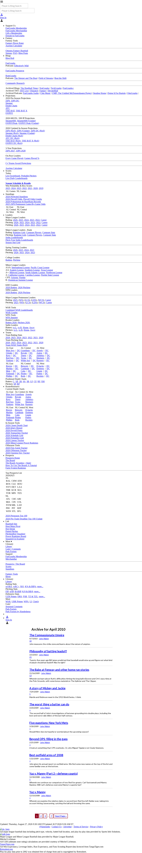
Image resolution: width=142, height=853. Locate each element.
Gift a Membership (14, 33)
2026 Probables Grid (15, 438)
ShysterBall (53, 91)
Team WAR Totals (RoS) (17, 345)
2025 (8, 188)
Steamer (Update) (27, 133)
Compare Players (33, 232)
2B (20, 381)
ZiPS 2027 (10, 151)
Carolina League (32, 275)
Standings (10, 569)
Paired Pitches (12, 531)
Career (44, 220)
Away (32, 327)
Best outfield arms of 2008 (46, 755)
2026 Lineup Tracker (15, 440)
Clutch (36, 601)
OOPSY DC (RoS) (14, 143)
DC (18, 350)
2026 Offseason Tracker (16, 450)
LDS (34, 300)
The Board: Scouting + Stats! (18, 463)
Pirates (24, 373)
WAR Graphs (11, 312)
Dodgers (40, 368)
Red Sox (10, 358)
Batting (9, 260)
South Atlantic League (35, 272)
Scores (8, 566)
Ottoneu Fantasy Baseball (17, 50)
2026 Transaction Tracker (17, 433)
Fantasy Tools (12, 574)
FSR (25, 596)
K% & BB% (30, 586)
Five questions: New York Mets (48, 722)
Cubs (23, 371)
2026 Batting (11, 287)
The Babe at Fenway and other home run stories (59, 669)
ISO (22, 586)
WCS (41, 300)
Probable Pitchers (28, 176)
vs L (15, 327)
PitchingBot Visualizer (15, 534)
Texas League (47, 270)
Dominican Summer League (20, 280)
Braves (9, 366)
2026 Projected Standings (17, 196)
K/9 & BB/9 (27, 591)
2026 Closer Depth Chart (17, 425)
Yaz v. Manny (37, 792)
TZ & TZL (33, 596)
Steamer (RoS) (12, 133)
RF (39, 381)
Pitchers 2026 (24, 322)
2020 (35, 188)
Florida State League (50, 275)
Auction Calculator (14, 45)
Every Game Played (14, 158)
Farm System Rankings (16, 468)
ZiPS (8, 101)
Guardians (25, 350)
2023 (19, 188)
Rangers (40, 360)
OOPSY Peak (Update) (28, 123)
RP (18, 384)
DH (43, 381)
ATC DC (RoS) (12, 138)
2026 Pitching (24, 287)
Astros (39, 353)
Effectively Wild (21, 65)
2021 (30, 188)
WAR (8, 601)
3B (27, 381)
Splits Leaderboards (14, 237)
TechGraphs (56, 88)
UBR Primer (17, 601)
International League (21, 267)
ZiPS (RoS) (11, 131)
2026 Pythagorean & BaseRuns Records (23, 201)
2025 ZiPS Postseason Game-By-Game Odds (25, 204)
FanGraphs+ (68, 88)
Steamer (9, 103)
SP (15, 384)
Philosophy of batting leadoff (48, 651)
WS (21, 300)
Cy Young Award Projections (18, 163)
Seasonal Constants (14, 606)
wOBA (9, 586)
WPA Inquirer (12, 317)
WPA (26, 601)
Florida (22, 277)
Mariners (40, 358)
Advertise (67, 826)
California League (16, 275)
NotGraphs (44, 88)
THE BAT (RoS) (13, 141)
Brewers (24, 366)
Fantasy (43, 91)
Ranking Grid (19, 232)
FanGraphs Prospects (15, 70)
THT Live (24, 91)
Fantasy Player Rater (15, 43)
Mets (8, 371)
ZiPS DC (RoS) (38, 131)
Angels (39, 350)
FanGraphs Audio (31, 93)
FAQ (15, 53)
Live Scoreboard (13, 176)
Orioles (9, 353)
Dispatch (34, 91)
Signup (9, 53)
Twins (23, 358)
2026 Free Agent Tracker (16, 448)
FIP (7, 591)
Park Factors (11, 551)
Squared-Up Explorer (15, 539)
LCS (27, 300)
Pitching (16, 260)
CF (35, 381)
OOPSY (9, 113)
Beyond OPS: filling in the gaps (48, 739)
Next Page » (61, 816)
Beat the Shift (60, 78)
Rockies (40, 376)
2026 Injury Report (14, 428)
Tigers (23, 355)
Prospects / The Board (15, 564)
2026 (15, 220)
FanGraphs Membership (16, 28)
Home (25, 327)
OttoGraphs (132, 93)
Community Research (15, 83)
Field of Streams (46, 78)
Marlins (9, 368)
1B (16, 381)
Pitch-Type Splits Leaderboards (19, 240)
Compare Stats (48, 232)
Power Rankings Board (16, 536)
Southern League (32, 270)
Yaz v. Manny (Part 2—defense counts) (53, 773)
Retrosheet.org (6, 849)
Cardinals (25, 368)
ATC (8, 108)
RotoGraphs (11, 76)
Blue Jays (10, 350)
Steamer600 (11, 121)
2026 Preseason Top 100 (16, 516)
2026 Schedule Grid (14, 435)
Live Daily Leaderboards (16, 178)
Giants (39, 371)
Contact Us (57, 826)
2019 (41, 188)
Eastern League (17, 270)
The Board (10, 460)
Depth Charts (11, 106)
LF (31, 381)
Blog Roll (10, 58)
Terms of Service (80, 826)
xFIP (12, 591)
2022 (24, 188)
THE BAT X (21, 111)
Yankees (9, 360)
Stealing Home (99, 93)
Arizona (14, 277)
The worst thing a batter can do (49, 704)
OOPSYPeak (11, 123)
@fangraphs (44, 826)
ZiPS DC (15, 101)
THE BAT (10, 111)
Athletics (40, 355)
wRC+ (16, 586)
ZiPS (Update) (23, 131)
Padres (39, 373)
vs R (20, 327)
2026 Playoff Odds (14, 199)
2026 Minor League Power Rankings (22, 443)
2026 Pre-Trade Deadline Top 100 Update (24, 519)
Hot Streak (10, 529)
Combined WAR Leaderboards (19, 310)
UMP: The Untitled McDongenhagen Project (72, 93)
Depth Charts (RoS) (14, 136)
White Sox (25, 360)
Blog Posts (23, 53)
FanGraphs (10, 63)
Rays (8, 355)
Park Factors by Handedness (18, 611)
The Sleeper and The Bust (25, 78)
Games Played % (31, 158)
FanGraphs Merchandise (16, 30)
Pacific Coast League (40, 267)
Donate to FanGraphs (15, 35)
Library (9, 546)
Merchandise (11, 559)
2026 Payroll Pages (14, 430)
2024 (13, 188)
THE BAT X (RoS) (30, 141)
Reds (23, 376)
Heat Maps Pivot (13, 526)
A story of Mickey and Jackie (47, 688)
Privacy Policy (96, 826)
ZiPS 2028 (21, 151)
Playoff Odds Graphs (32, 199)
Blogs (8, 576)
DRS (19, 596)
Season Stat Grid (13, 242)
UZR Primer (11, 596)
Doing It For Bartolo (117, 93)
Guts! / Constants (13, 549)
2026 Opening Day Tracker (18, 453)
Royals (24, 353)
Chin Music (45, 93)
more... (40, 586)
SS (24, 381)
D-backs (40, 366)
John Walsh (44, 638)
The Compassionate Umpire (46, 635)
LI (31, 601)
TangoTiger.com (7, 844)
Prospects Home (13, 458)
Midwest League (17, 272)
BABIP (18, 591)
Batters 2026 (11, 322)
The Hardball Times (29, 88)
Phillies (9, 376)
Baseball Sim (11, 524)
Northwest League (54, 272)
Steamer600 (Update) (26, 121)
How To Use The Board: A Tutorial (21, 465)
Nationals (10, 373)
